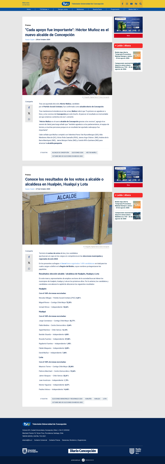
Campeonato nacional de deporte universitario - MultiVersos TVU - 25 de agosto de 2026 (124, 66)
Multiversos (80, 9)
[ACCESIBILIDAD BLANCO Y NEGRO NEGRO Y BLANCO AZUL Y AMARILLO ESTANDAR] (136, 4)
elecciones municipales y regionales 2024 (67, 399)
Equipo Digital (30, 39)
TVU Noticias (43, 9)
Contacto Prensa (54, 440)
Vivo (128, 36)
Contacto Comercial (40, 440)
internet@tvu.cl (27, 440)
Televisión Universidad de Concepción (49, 424)
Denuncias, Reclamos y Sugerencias (74, 440)
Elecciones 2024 (77, 152)
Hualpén (88, 399)
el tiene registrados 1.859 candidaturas (77, 263)
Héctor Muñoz (91, 152)
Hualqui (97, 399)
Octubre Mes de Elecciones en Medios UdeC (67, 156)
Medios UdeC (133, 9)
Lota (104, 399)
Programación (115, 9)
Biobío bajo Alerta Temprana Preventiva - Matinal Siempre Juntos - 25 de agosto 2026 (123, 55)
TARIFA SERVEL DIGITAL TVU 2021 (34, 436)
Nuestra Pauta (97, 9)
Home (29, 9)
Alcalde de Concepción (60, 152)
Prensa (28, 25)
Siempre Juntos (63, 9)
